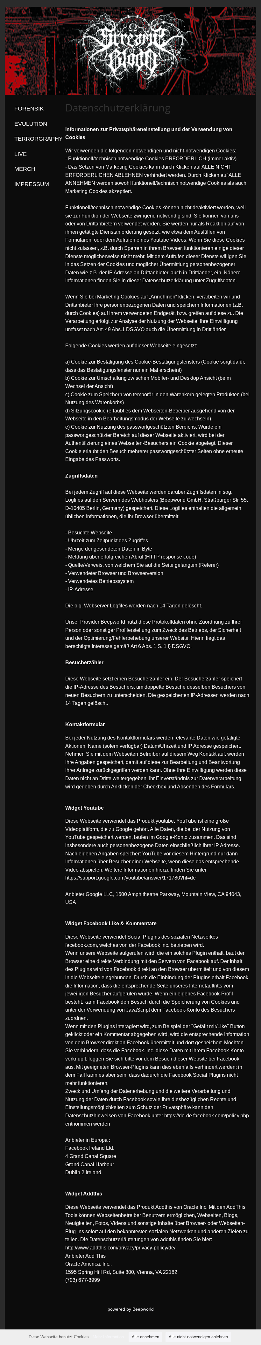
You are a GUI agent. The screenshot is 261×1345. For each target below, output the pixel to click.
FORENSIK (29, 108)
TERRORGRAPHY (38, 139)
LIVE (20, 154)
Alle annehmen (145, 1337)
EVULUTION (30, 124)
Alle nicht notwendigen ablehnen (198, 1337)
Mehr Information (108, 1337)
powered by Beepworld (131, 1309)
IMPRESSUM (31, 184)
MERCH (24, 169)
